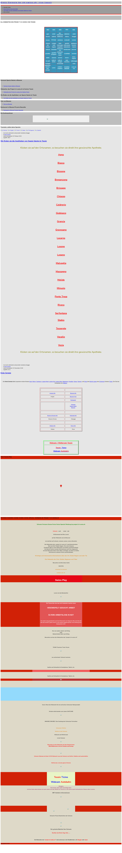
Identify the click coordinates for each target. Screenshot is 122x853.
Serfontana (61, 313)
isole (54, 45)
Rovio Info (73, 426)
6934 (67, 29)
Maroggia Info (73, 415)
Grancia (61, 221)
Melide (61, 279)
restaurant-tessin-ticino (60, 53)
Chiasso (61, 196)
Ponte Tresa (61, 296)
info (48, 45)
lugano (54, 47)
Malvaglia (61, 263)
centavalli (66, 40)
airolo (53, 34)
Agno (61, 154)
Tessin (111, 381)
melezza (48, 49)
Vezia (61, 345)
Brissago (61, 188)
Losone (61, 246)
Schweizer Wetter (61, 728)
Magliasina (65, 381)
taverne (60, 57)
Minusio (61, 288)
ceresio (74, 40)
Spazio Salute (73, 406)
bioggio (74, 36)
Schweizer (102, 381)
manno (74, 47)
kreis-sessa (67, 45)
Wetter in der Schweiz (61, 731)
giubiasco (74, 43)
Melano (65, 383)
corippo (54, 43)
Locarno (61, 238)
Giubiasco (61, 213)
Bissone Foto (73, 396)
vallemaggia (74, 61)
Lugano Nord (45, 381)
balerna (54, 36)
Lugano (61, 254)
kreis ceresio (7, 134)
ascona (48, 36)
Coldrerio (61, 204)
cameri (53, 67)
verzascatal (60, 63)
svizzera (54, 57)
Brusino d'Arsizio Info (52, 415)
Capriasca (38, 381)
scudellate (67, 53)
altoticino (66, 34)
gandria (67, 43)
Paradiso (71, 381)
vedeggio (47, 63)
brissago (53, 39)
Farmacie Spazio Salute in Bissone (11, 86)
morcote (74, 49)
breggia (48, 40)
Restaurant (73, 400)
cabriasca (60, 40)
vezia (74, 63)
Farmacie (73, 404)
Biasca (61, 162)
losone (48, 47)
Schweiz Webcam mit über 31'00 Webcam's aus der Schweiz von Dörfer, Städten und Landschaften (61, 756)
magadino (60, 47)
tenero (67, 57)
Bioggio (79, 839)
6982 (74, 29)
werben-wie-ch (61, 573)
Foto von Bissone (7, 104)
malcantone (67, 47)
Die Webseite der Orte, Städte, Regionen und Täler (61, 559)
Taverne (80, 381)
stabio (47, 57)
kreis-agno (60, 45)
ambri (74, 34)
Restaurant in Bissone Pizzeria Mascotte (13, 110)
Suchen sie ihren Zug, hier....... (61, 833)
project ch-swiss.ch (50, 839)
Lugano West (58, 381)
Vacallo (61, 336)
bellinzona (60, 36)
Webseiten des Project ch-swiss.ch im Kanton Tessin (16, 92)
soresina (74, 53)
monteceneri (67, 49)
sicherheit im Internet (61, 569)
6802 (48, 29)
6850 (60, 29)
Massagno (61, 271)
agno (47, 34)
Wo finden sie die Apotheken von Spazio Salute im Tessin (17, 98)
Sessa (75, 381)
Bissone (61, 171)
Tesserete (61, 328)
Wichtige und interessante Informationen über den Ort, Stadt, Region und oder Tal (61, 556)
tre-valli (48, 61)
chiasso (48, 43)
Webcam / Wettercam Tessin (61, 443)
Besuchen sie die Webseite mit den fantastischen (61, 744)
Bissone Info (73, 393)
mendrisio (54, 49)
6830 (54, 29)
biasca (67, 36)
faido (60, 43)
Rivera (61, 304)
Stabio (61, 320)
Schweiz (55, 531)
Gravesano (61, 229)
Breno (34, 381)
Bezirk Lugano (93, 381)
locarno (74, 45)
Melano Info (52, 426)
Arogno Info (52, 393)
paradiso (47, 53)
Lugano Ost (52, 381)
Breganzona (61, 179)
